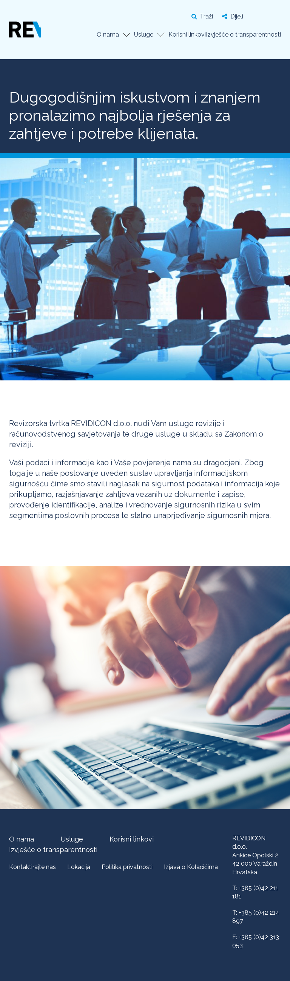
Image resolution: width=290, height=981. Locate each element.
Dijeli (236, 16)
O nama (108, 34)
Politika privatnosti (127, 867)
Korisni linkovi (187, 34)
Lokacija (78, 867)
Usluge (143, 34)
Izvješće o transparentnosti (243, 34)
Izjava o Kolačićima (191, 867)
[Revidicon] (25, 28)
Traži (206, 16)
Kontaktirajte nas (32, 867)
